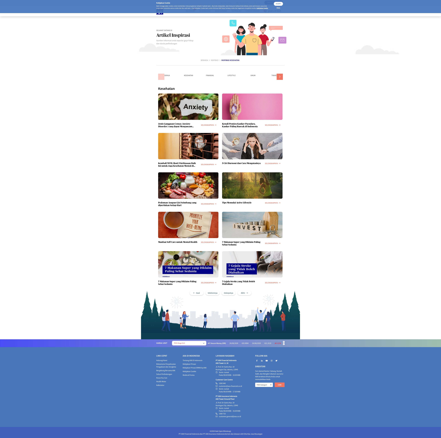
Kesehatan (188, 75)
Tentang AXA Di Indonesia (192, 360)
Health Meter (161, 381)
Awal (198, 293)
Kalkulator (160, 385)
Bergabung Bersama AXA (165, 370)
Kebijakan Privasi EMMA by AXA (194, 368)
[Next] (280, 77)
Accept (278, 4)
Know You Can (161, 378)
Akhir (243, 293)
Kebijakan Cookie (262, 8)
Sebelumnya (212, 293)
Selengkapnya (207, 125)
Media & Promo (189, 375)
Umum (253, 75)
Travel (274, 75)
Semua (167, 75)
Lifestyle (232, 75)
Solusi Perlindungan (164, 374)
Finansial (210, 75)
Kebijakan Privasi (189, 364)
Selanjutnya (228, 293)
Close (278, 8)
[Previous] (161, 77)
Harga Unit (161, 343)
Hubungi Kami (161, 360)
